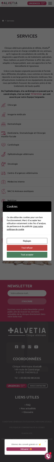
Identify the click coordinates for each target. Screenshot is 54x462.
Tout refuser (27, 248)
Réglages (27, 241)
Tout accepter (27, 255)
